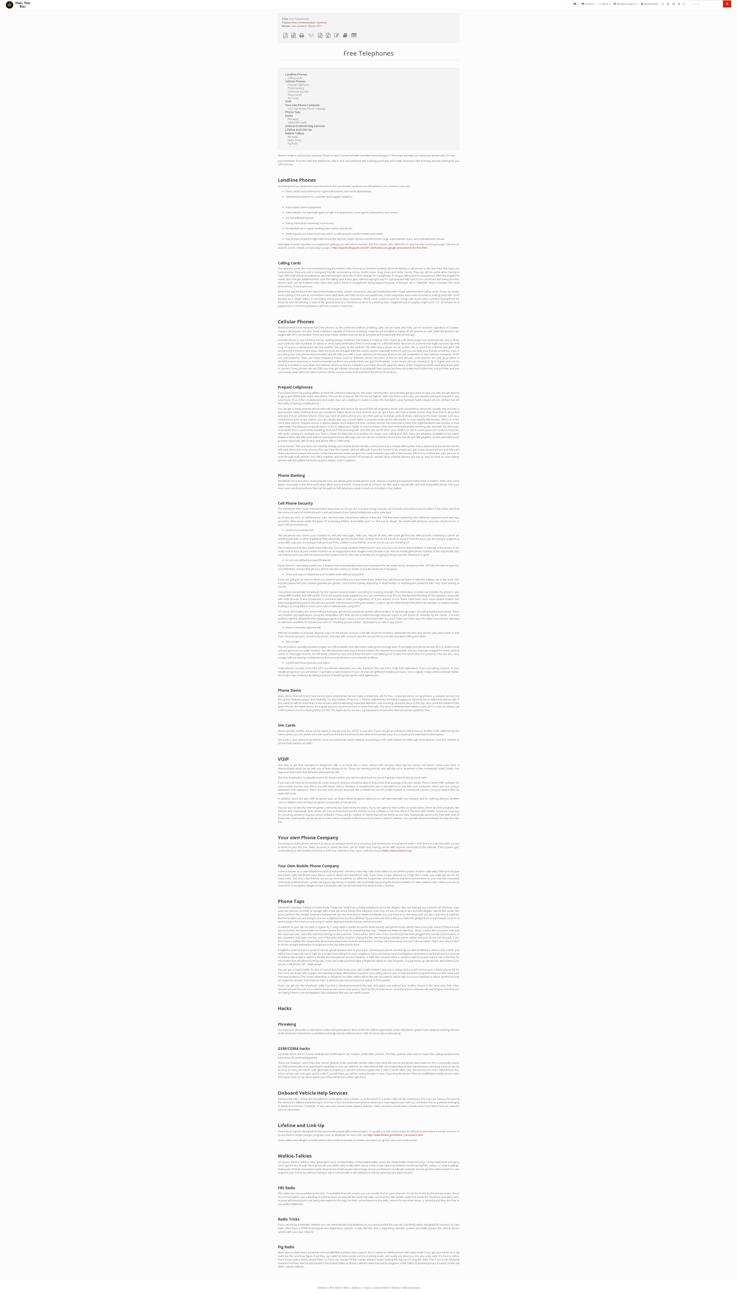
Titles (346, 1287)
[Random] (673, 4)
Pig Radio (293, 143)
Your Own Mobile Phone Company (306, 108)
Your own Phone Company (302, 105)
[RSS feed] (668, 4)
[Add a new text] (679, 4)
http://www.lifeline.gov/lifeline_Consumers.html (395, 1135)
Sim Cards (293, 98)
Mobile (396, 1287)
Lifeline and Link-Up (298, 129)
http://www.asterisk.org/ (397, 850)
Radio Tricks (294, 140)
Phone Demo (295, 95)
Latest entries (381, 1287)
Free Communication (304, 22)
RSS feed (335, 1287)
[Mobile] (662, 4)
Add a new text (411, 1287)
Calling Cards (295, 78)
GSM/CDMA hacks (297, 122)
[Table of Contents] (576, 4)
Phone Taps (293, 112)
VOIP (288, 101)
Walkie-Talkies (294, 133)
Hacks (289, 115)
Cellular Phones (295, 81)
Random (322, 1287)
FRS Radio (293, 137)
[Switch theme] (684, 4)
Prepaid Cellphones (298, 85)
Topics (367, 1287)
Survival (321, 22)
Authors (356, 1287)
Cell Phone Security (298, 91)
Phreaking (293, 119)
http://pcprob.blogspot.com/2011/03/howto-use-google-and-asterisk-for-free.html (380, 247)
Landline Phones (296, 74)
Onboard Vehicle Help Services (305, 126)
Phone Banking (296, 88)
